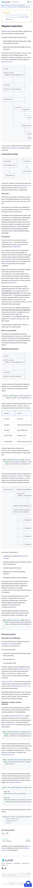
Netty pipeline (7, 31)
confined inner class (14, 148)
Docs (3, 863)
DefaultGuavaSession (7, 754)
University (17, 863)
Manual (4, 7)
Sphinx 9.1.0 (13, 883)
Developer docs (12, 7)
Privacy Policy (11, 875)
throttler (7, 263)
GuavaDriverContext (7, 681)
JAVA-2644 (12, 282)
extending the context (7, 643)
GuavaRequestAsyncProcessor (19, 686)
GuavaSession (10, 724)
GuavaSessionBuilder (14, 782)
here (17, 850)
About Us (5, 865)
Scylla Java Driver (19, 5)
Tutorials (9, 863)
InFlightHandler (17, 246)
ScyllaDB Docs (7, 5)
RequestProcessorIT (23, 669)
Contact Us (26, 863)
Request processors (7, 62)
